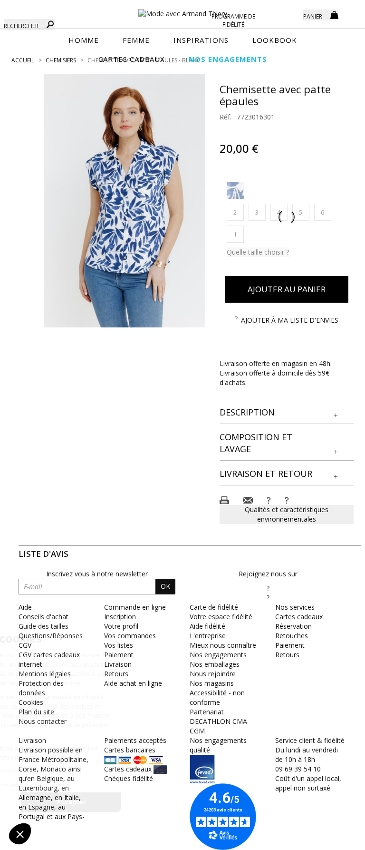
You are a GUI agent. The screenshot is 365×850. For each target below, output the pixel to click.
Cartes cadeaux (299, 616)
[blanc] (235, 190)
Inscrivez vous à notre (97, 573)
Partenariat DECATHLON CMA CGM (218, 721)
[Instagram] (268, 597)
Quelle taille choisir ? (258, 252)
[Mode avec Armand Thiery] (182, 9)
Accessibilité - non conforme (217, 697)
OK (165, 586)
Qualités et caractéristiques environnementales (286, 514)
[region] (124, 200)
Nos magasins (212, 683)
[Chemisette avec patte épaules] (124, 200)
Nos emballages (215, 664)
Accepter (159, 802)
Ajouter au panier (287, 289)
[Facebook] (268, 588)
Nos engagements (218, 654)
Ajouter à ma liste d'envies (289, 320)
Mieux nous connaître (223, 645)
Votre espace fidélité (221, 616)
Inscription (120, 616)
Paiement (290, 645)
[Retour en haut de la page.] (331, 838)
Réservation (293, 626)
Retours (287, 654)
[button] (287, 413)
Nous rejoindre (213, 673)
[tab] (287, 413)
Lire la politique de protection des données (74, 771)
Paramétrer (59, 802)
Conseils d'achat (43, 616)
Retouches (291, 635)
